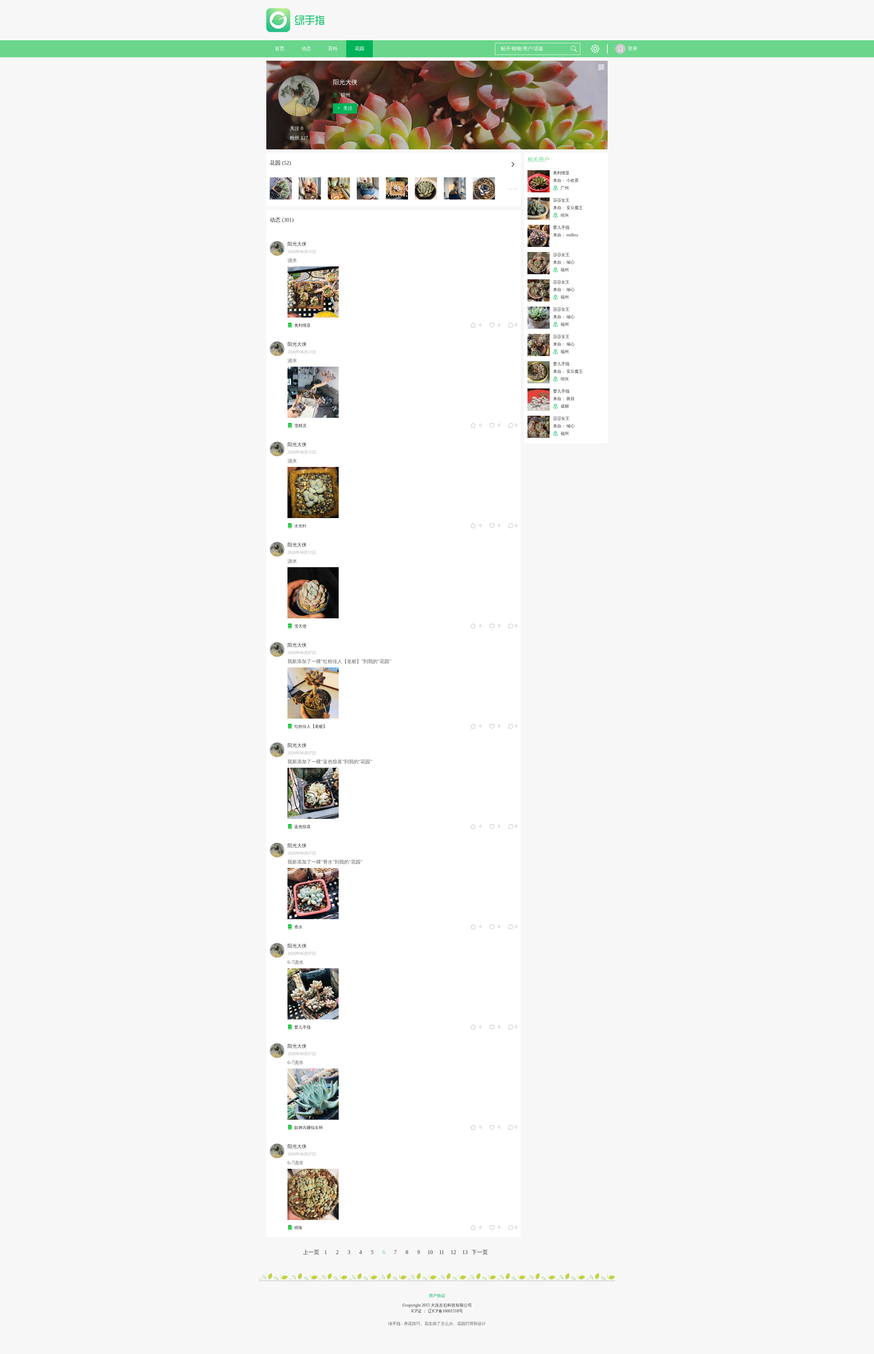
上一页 (311, 1252)
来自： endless (565, 235)
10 (430, 1252)
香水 (298, 927)
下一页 (479, 1252)
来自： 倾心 (564, 262)
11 (441, 1252)
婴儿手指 (302, 1027)
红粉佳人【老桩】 (310, 726)
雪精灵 (300, 425)
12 (453, 1252)
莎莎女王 (561, 200)
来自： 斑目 (564, 398)
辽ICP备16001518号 (445, 1311)
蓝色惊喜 (302, 826)
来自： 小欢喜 (566, 180)
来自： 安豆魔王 (568, 207)
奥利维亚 (302, 325)
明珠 (298, 1227)
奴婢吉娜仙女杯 (308, 1127)
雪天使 (300, 626)
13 (465, 1252)
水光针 (300, 526)
